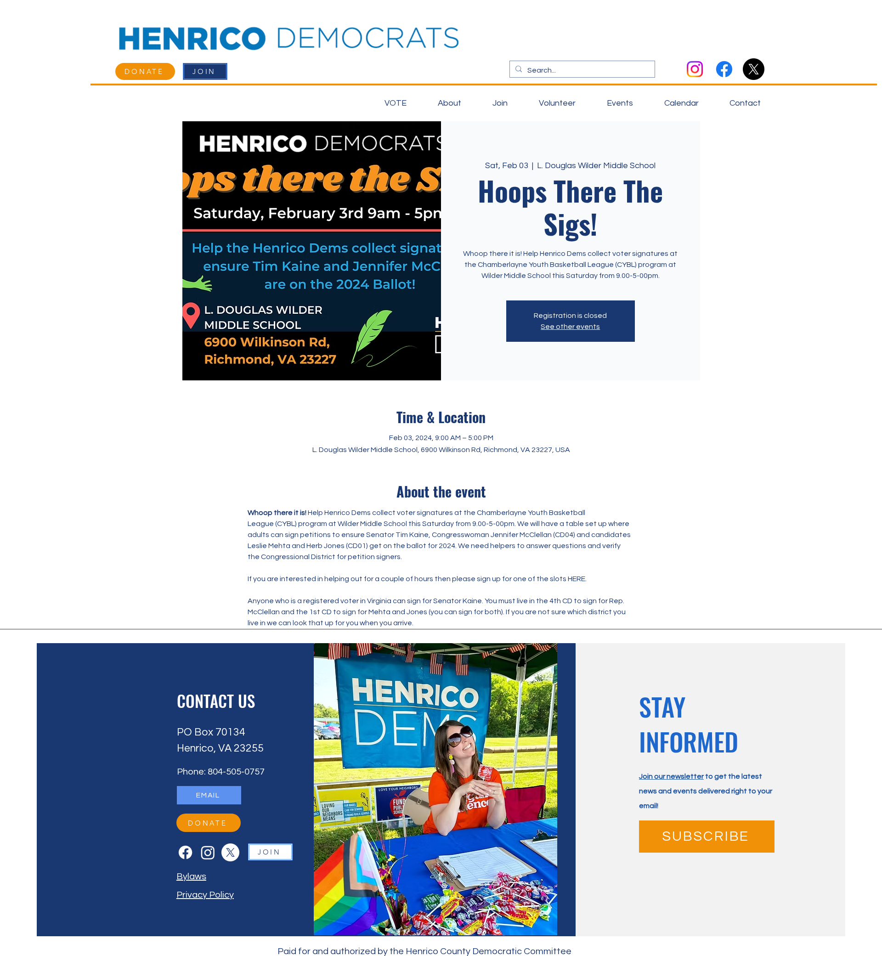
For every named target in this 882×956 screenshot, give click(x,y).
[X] (753, 69)
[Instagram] (695, 69)
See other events (570, 326)
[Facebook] (724, 69)
